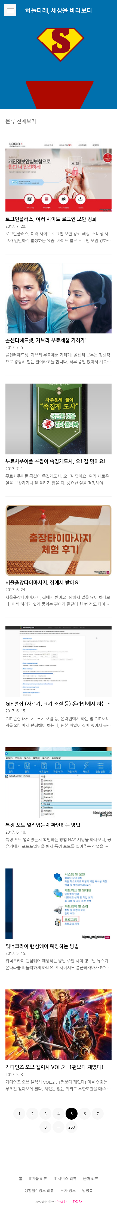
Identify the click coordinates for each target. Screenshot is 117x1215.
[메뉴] (10, 10)
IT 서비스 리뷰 (65, 1178)
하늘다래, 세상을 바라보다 (58, 10)
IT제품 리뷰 (38, 1178)
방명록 (87, 1190)
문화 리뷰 (90, 1178)
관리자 (77, 1202)
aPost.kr (61, 1202)
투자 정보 (68, 1190)
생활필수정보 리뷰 (39, 1190)
